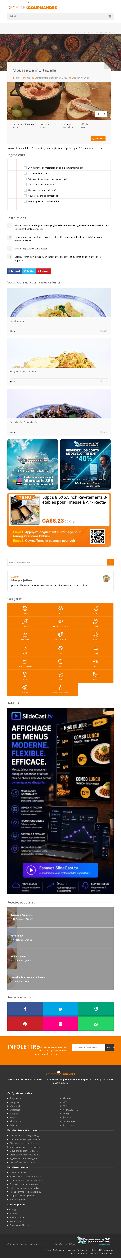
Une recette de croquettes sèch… (25, 1139)
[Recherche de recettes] (110, 562)
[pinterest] (25, 1024)
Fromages (25, 640)
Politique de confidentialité (89, 1250)
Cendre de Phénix (18, 1172)
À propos (108, 1250)
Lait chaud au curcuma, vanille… (25, 1188)
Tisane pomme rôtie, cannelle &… (26, 1192)
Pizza (60, 613)
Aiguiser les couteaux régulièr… (24, 1158)
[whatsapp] (96, 1024)
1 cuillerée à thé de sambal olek (43, 195)
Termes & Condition (54, 1250)
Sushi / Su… (17, 1121)
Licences (71, 1250)
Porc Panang (17, 321)
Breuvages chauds (25, 666)
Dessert (60, 666)
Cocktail (25, 680)
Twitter (30, 271)
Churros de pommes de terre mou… (27, 1180)
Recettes (13, 1213)
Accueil (12, 1209)
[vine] (96, 1009)
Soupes (95, 613)
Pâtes (96, 653)
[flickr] (60, 1024)
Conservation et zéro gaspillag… (25, 1135)
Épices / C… (17, 1098)
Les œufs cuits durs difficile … (24, 1162)
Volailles (95, 640)
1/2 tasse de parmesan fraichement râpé (47, 179)
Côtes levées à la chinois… (24, 422)
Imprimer (99, 138)
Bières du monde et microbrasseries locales (92, 1253)
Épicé (25, 653)
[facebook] (25, 1009)
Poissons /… (71, 1125)
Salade (25, 627)
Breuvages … (71, 1110)
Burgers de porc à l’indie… (24, 371)
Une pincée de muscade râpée (42, 190)
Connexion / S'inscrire (20, 1225)
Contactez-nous (16, 1221)
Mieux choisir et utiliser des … (24, 1151)
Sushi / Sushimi (60, 640)
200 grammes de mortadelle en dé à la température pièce (55, 167)
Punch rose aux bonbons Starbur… (26, 1176)
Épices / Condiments (60, 693)
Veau (60, 680)
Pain (60, 653)
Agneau (96, 680)
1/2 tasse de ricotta (37, 173)
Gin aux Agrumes (18, 1199)
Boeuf (96, 627)
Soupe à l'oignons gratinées (23, 1195)
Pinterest (44, 271)
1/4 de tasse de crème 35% (41, 184)
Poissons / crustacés (60, 627)
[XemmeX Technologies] (93, 1244)
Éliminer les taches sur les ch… (24, 1143)
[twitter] (60, 1009)
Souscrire (110, 1047)
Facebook (15, 271)
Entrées (25, 693)
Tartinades (25, 613)
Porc (13, 331)
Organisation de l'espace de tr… (25, 1154)
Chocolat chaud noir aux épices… (25, 1184)
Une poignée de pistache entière (43, 201)
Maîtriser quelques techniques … (25, 1147)
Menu (13, 16)
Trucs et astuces (17, 1217)
